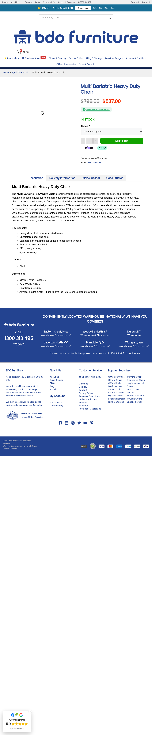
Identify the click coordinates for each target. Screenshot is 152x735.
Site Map (83, 409)
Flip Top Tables (116, 399)
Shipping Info (49, 2)
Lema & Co (94, 162)
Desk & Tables (76, 58)
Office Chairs (115, 384)
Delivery (83, 391)
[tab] (36, 178)
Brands (53, 393)
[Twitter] (79, 427)
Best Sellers (13, 58)
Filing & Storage (94, 58)
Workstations (115, 390)
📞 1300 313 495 (84, 2)
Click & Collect (86, 64)
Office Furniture (116, 381)
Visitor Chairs (115, 393)
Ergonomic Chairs (136, 384)
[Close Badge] (30, 711)
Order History (56, 409)
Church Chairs (134, 402)
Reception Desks (116, 402)
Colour (85, 126)
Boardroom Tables (133, 395)
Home (5, 2)
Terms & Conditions (89, 400)
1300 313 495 (19, 342)
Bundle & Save (35, 58)
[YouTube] (85, 427)
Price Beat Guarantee (90, 412)
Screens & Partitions (136, 58)
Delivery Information (62, 178)
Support (135, 2)
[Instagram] (73, 427)
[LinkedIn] (66, 427)
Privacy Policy (86, 397)
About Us (15, 2)
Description (36, 178)
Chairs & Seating (57, 58)
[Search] (109, 17)
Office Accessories (66, 64)
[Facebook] (60, 427)
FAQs (37, 2)
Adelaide (10, 399)
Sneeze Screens (135, 406)
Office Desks (114, 387)
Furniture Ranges (114, 58)
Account (146, 2)
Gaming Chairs (134, 381)
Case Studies (114, 178)
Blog (52, 390)
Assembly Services (66, 2)
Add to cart (121, 140)
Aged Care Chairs (21, 72)
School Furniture (135, 399)
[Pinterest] (91, 427)
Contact (28, 2)
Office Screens (116, 396)
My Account (56, 406)
